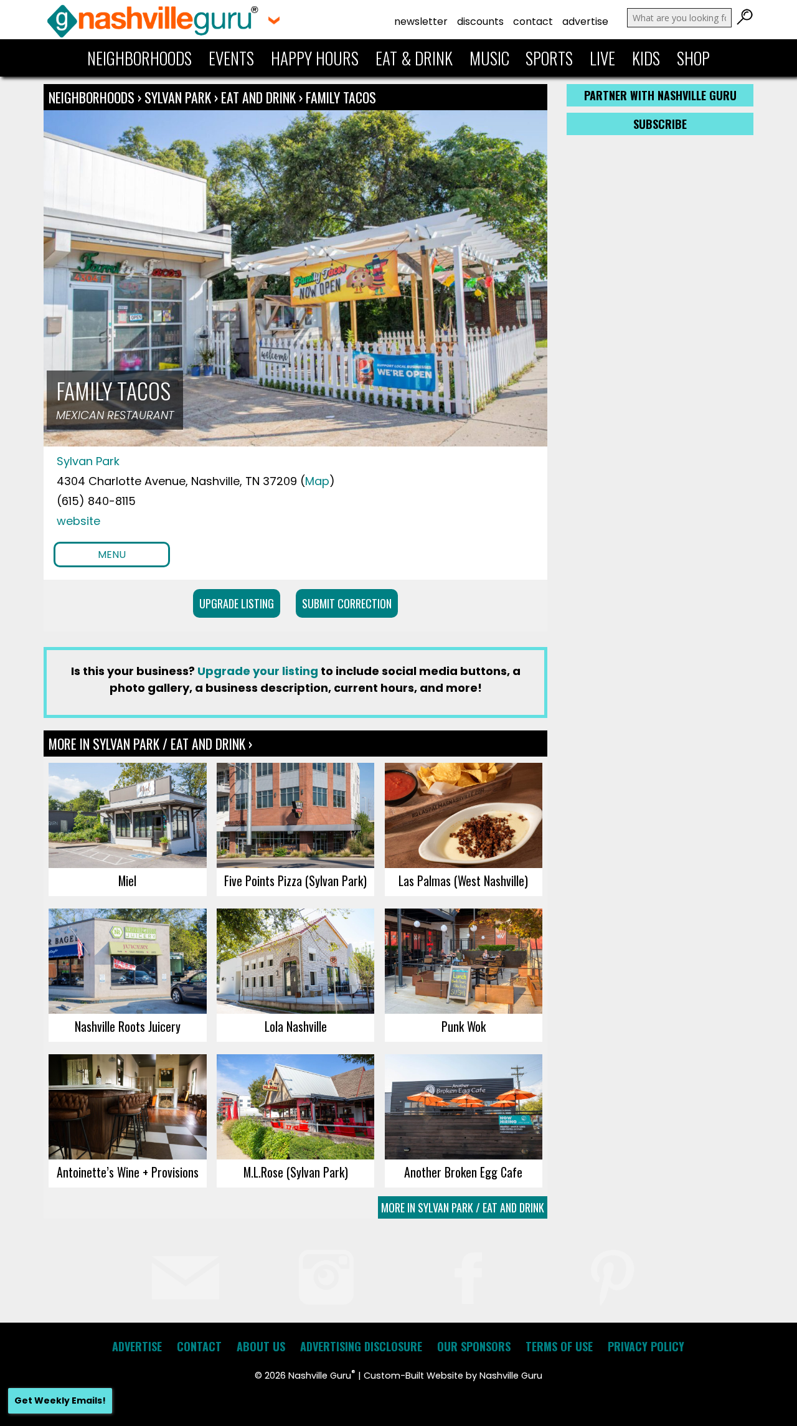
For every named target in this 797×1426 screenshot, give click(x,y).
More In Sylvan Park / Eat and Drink (462, 1207)
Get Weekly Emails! (60, 1400)
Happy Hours (315, 57)
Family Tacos (341, 97)
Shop (693, 57)
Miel (127, 880)
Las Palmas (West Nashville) (463, 880)
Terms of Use (559, 1346)
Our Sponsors (474, 1346)
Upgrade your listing (257, 671)
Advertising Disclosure (361, 1346)
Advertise (585, 21)
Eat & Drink (414, 57)
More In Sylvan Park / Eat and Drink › (150, 743)
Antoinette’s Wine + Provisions (128, 1172)
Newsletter (421, 21)
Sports (549, 57)
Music (489, 57)
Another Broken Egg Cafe (463, 1172)
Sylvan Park (179, 97)
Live (602, 57)
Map (317, 481)
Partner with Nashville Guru (660, 95)
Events (231, 57)
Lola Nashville (296, 1026)
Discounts (480, 21)
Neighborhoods (139, 57)
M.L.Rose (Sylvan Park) (295, 1172)
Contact (533, 21)
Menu (112, 554)
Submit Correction (347, 603)
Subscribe (660, 124)
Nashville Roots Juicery (128, 1026)
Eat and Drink (258, 97)
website (78, 521)
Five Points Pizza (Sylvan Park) (295, 880)
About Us (261, 1346)
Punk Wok (463, 1026)
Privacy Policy (646, 1346)
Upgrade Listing (236, 603)
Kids (646, 57)
